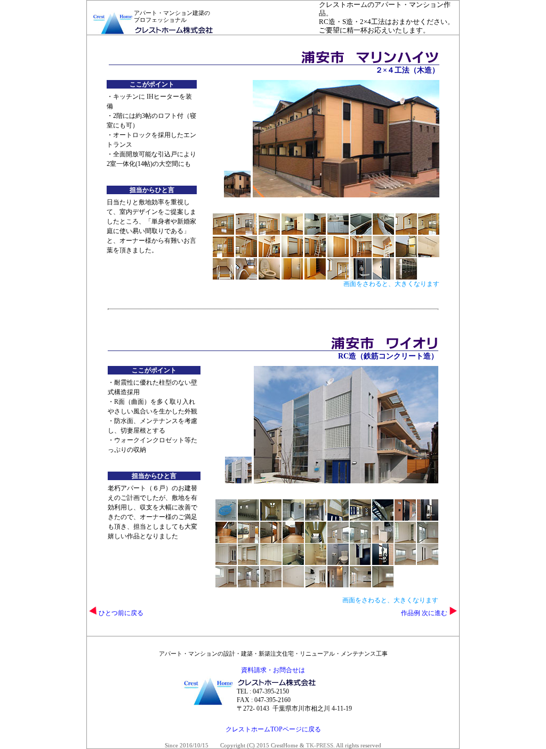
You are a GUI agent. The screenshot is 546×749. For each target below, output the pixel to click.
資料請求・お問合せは (273, 670)
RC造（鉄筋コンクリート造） (388, 356)
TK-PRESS (319, 745)
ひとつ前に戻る (120, 613)
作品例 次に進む (425, 613)
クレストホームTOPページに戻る (273, 729)
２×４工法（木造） (407, 70)
